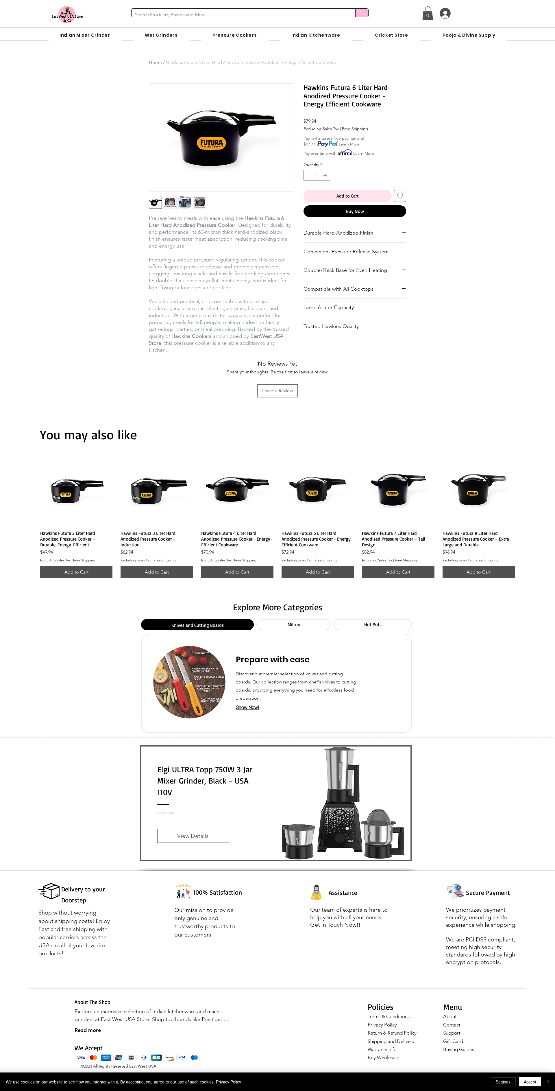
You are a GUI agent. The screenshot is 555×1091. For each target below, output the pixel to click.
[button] (427, 13)
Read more (88, 1030)
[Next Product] (523, 489)
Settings (503, 1082)
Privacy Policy (382, 1025)
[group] (277, 515)
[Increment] (325, 175)
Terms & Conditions (389, 1016)
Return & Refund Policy (392, 1033)
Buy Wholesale (383, 1057)
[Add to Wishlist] (400, 196)
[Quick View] (76, 489)
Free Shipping (355, 128)
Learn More (349, 144)
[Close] (548, 1081)
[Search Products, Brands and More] (361, 13)
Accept (530, 1082)
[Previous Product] (31, 489)
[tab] (197, 624)
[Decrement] (308, 175)
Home (155, 62)
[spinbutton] (317, 175)
